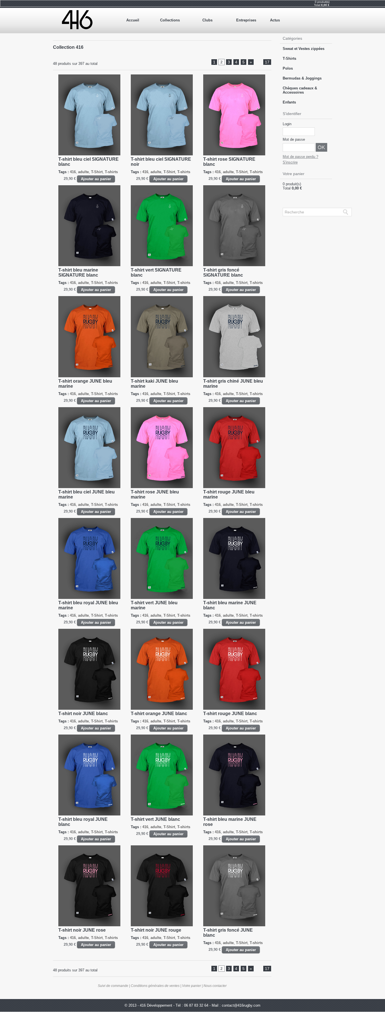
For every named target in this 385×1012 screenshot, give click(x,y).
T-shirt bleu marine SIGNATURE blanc (78, 272)
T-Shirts (289, 58)
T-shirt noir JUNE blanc (83, 713)
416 (73, 172)
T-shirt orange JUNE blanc (159, 713)
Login (287, 124)
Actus (275, 20)
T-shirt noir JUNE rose (82, 930)
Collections (170, 20)
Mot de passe (294, 139)
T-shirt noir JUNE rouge (156, 930)
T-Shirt (97, 172)
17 (267, 62)
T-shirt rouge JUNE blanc (230, 713)
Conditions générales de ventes (155, 986)
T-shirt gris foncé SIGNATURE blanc (223, 272)
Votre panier (191, 986)
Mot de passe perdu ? (300, 157)
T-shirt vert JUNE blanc (155, 819)
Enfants (289, 102)
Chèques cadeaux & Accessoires (300, 90)
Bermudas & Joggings (302, 78)
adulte (83, 172)
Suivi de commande (113, 986)
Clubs (207, 20)
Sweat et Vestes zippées (303, 49)
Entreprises (246, 20)
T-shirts (111, 172)
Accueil (132, 20)
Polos (288, 68)
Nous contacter (215, 986)
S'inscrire (290, 162)
